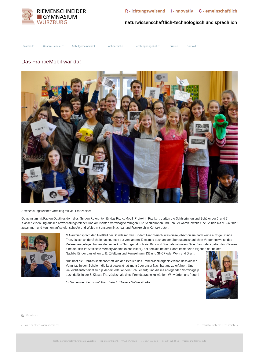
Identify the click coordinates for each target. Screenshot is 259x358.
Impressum (187, 341)
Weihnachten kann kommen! (42, 325)
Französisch (32, 315)
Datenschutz (199, 341)
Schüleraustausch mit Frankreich (215, 325)
